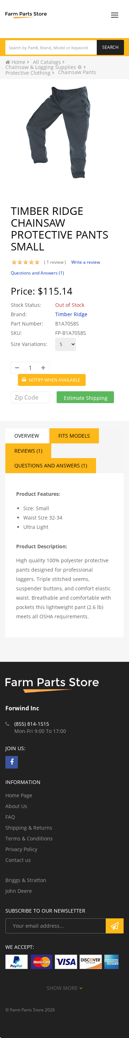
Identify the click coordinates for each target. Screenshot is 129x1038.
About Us (16, 806)
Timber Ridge (71, 314)
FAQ (10, 816)
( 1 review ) (55, 262)
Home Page (18, 795)
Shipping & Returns (28, 827)
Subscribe (115, 925)
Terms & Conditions (29, 838)
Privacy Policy (21, 849)
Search (110, 47)
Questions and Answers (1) (37, 273)
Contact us (18, 860)
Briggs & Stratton (25, 880)
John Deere (18, 890)
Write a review (85, 262)
